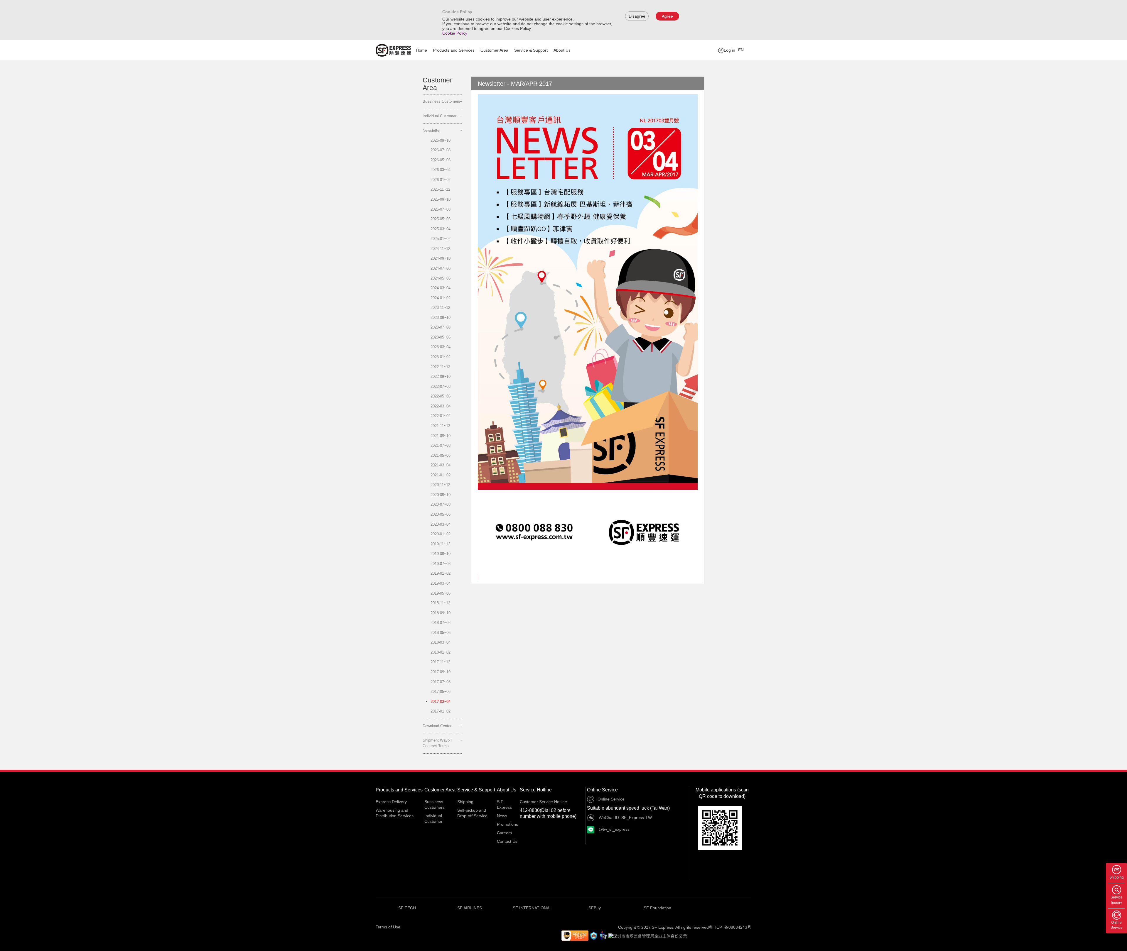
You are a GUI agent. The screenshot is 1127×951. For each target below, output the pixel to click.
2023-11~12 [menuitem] (440, 307)
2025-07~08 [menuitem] (441, 209)
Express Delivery (391, 801)
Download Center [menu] (437, 726)
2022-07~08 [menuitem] (441, 386)
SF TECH (407, 908)
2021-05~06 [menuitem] (441, 455)
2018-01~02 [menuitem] (441, 652)
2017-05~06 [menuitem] (441, 691)
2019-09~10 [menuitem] (441, 553)
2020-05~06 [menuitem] (441, 514)
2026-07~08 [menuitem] (441, 150)
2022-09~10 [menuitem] (441, 376)
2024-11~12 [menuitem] (440, 248)
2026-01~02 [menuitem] (441, 179)
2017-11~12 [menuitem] (440, 662)
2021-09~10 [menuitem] (441, 436)
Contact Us (507, 841)
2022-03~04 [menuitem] (441, 406)
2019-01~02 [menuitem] (441, 573)
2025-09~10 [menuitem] (441, 199)
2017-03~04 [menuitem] (441, 701)
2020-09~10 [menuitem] (441, 495)
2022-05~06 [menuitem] (441, 396)
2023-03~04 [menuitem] (441, 347)
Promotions (507, 824)
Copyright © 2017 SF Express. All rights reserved (663, 927)
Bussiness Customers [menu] (441, 101)
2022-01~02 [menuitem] (441, 416)
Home (421, 50)
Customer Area (494, 50)
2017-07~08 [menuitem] (441, 682)
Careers (504, 832)
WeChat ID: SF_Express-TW (625, 817)
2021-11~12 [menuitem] (440, 426)
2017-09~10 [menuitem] (441, 672)
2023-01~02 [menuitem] (441, 357)
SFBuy (594, 908)
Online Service (602, 789)
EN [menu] (741, 50)
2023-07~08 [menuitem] (441, 327)
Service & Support (531, 50)
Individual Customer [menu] (439, 116)
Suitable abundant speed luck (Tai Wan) (628, 808)
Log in (729, 50)
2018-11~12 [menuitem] (440, 603)
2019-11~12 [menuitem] (440, 544)
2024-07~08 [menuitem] (441, 268)
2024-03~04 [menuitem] (441, 288)
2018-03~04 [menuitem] (441, 642)
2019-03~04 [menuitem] (441, 583)
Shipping (465, 801)
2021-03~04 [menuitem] (441, 465)
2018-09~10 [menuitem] (441, 613)
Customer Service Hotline (543, 801)
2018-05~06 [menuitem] (441, 632)
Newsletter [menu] (432, 130)
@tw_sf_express (614, 829)
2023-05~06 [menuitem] (441, 337)
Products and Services (454, 50)
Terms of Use (388, 927)
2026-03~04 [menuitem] (441, 169)
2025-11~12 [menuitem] (440, 189)
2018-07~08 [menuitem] (441, 622)
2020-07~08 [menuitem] (441, 504)
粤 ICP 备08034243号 (730, 927)
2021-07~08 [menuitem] (441, 445)
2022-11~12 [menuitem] (440, 367)
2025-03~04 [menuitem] (441, 229)
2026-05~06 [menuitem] (441, 160)
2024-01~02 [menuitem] (441, 298)
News (502, 815)
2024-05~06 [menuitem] (441, 278)
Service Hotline (536, 789)
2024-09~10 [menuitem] (441, 258)
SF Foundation (657, 908)
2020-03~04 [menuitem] (441, 524)
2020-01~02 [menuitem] (441, 534)
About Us (562, 50)
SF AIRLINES (469, 908)
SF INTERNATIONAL (532, 908)
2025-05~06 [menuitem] (441, 219)
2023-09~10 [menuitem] (441, 317)
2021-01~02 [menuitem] (441, 475)
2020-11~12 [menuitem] (440, 485)
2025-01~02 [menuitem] (441, 238)
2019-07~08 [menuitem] (441, 563)
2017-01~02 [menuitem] (441, 711)
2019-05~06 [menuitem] (441, 593)
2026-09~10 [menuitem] (441, 140)
